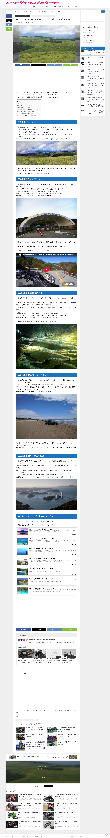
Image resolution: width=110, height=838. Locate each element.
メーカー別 (45, 6)
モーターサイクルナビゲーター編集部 (42, 639)
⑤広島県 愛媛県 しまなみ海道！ (26, 113)
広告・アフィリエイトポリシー (33, 836)
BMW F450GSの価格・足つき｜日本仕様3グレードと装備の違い (95, 78)
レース (68, 6)
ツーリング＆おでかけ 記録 (21, 15)
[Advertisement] (46, 78)
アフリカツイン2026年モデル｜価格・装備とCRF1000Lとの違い (95, 64)
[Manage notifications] (106, 835)
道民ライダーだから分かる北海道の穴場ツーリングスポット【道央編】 (95, 71)
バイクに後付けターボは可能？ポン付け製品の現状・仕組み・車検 (95, 85)
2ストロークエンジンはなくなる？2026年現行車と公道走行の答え (95, 112)
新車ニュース (36, 6)
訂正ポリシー (44, 836)
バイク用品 (53, 6)
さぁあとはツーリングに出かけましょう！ (29, 115)
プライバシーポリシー (52, 836)
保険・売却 (61, 6)
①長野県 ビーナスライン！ (25, 105)
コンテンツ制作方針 (21, 836)
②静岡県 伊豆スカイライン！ (25, 107)
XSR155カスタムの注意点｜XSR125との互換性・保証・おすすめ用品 (95, 92)
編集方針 (14, 836)
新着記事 (75, 6)
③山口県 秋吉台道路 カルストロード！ (28, 109)
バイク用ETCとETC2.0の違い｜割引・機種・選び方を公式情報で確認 (95, 99)
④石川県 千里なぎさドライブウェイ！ (28, 111)
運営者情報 (8, 836)
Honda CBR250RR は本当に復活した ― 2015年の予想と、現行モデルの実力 (95, 52)
